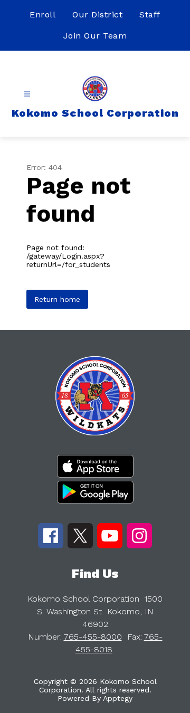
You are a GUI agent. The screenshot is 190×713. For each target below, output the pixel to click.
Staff (149, 14)
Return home (57, 299)
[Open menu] (27, 94)
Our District (97, 14)
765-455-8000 (93, 637)
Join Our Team (95, 36)
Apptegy (117, 698)
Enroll (42, 14)
